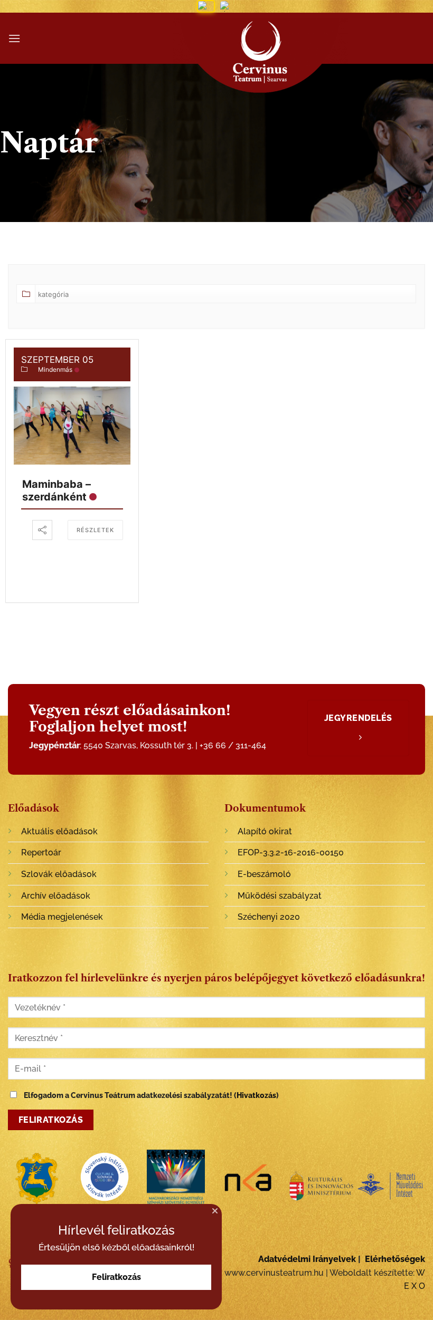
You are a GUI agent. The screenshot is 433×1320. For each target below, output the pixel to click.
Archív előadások (55, 896)
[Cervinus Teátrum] (260, 58)
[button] (215, 1211)
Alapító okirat (265, 831)
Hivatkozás (256, 1095)
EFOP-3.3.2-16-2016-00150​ (291, 852)
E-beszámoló (264, 874)
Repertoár (41, 852)
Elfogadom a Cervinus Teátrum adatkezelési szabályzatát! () (150, 1095)
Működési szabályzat (280, 896)
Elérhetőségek (395, 1259)
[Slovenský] (228, 6)
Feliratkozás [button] (116, 1277)
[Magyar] (206, 6)
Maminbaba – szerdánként (56, 490)
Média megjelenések (62, 917)
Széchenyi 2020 (269, 917)
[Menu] (14, 38)
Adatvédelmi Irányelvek (307, 1259)
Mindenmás (55, 369)
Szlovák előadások (59, 874)
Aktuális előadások (59, 831)
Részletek (95, 530)
